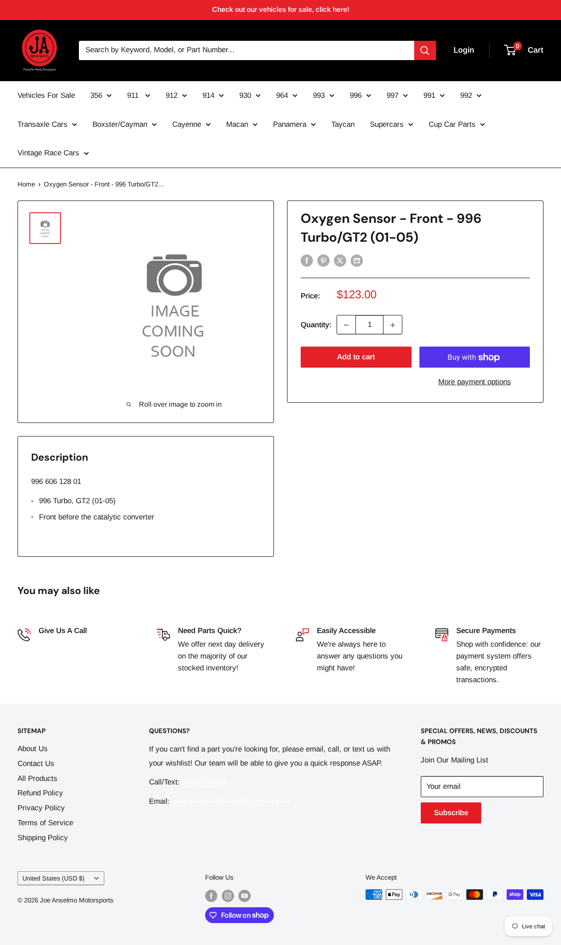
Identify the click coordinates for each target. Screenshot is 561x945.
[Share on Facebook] (307, 260)
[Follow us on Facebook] (211, 895)
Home (26, 184)
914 (208, 95)
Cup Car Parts (452, 124)
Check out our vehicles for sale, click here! (280, 9)
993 (319, 95)
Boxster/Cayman (119, 124)
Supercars (387, 124)
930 (245, 95)
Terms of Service (45, 823)
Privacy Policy (41, 808)
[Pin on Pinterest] (323, 260)
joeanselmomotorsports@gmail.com (231, 801)
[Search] (425, 50)
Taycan (343, 124)
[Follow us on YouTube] (244, 895)
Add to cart (356, 357)
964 (282, 95)
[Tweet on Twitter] (340, 260)
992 (466, 95)
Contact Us (36, 763)
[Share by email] (357, 260)
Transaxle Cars (42, 124)
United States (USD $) (53, 878)
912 (172, 95)
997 (392, 95)
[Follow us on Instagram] (228, 895)
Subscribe (451, 813)
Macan (237, 124)
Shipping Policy (43, 838)
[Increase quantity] (392, 325)
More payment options (474, 382)
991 (429, 95)
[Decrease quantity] (346, 325)
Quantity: (316, 325)
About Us (33, 749)
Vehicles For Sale (46, 95)
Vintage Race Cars (48, 153)
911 (134, 95)
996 (356, 95)
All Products (37, 778)
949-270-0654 (61, 644)
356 (96, 95)
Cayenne (186, 124)
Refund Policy (40, 793)
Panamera (289, 124)
